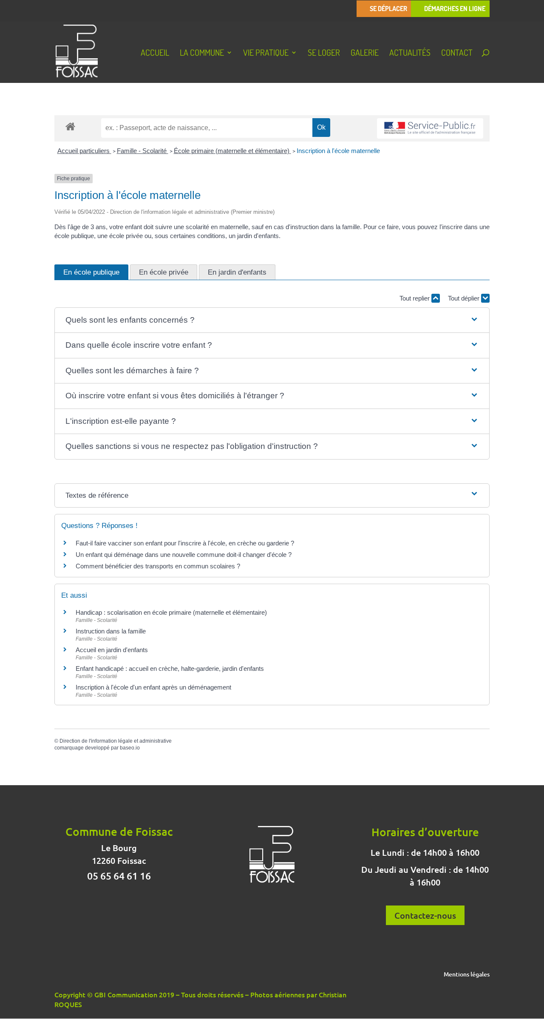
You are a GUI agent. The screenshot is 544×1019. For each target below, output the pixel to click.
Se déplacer (388, 9)
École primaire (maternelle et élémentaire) (232, 150)
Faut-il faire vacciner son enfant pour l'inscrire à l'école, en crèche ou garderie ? (185, 543)
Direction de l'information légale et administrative (116, 741)
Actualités (410, 53)
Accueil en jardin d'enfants (112, 649)
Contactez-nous (425, 915)
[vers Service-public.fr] (430, 128)
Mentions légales (467, 974)
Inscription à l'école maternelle (338, 150)
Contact (457, 53)
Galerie (365, 53)
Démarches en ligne (454, 9)
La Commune (202, 53)
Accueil (155, 53)
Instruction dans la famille (111, 631)
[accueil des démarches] (70, 126)
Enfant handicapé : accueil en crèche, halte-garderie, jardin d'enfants (170, 668)
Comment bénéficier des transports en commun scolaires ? (158, 566)
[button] (272, 320)
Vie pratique (266, 53)
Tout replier (415, 298)
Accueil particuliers (84, 150)
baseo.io (130, 748)
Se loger (324, 53)
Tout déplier (464, 298)
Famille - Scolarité (142, 150)
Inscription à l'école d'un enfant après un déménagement (153, 687)
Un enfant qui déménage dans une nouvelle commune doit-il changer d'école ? (184, 554)
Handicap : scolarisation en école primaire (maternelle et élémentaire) (171, 612)
